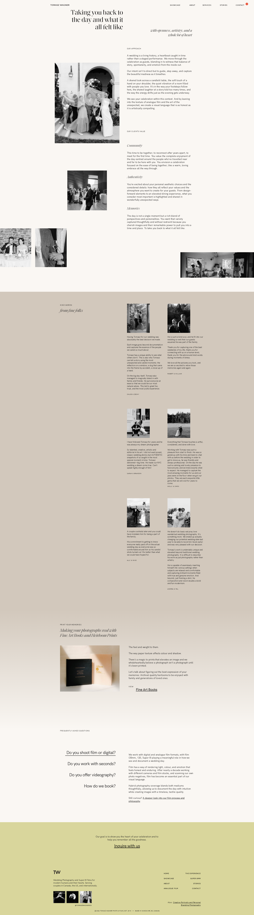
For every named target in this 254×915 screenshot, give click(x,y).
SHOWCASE (169, 878)
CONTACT (196, 888)
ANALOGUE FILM (171, 888)
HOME (166, 873)
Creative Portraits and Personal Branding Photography (187, 903)
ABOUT (167, 884)
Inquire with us (127, 846)
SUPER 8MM (195, 878)
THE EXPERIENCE (193, 873)
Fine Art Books (146, 689)
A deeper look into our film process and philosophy (157, 799)
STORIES (197, 884)
